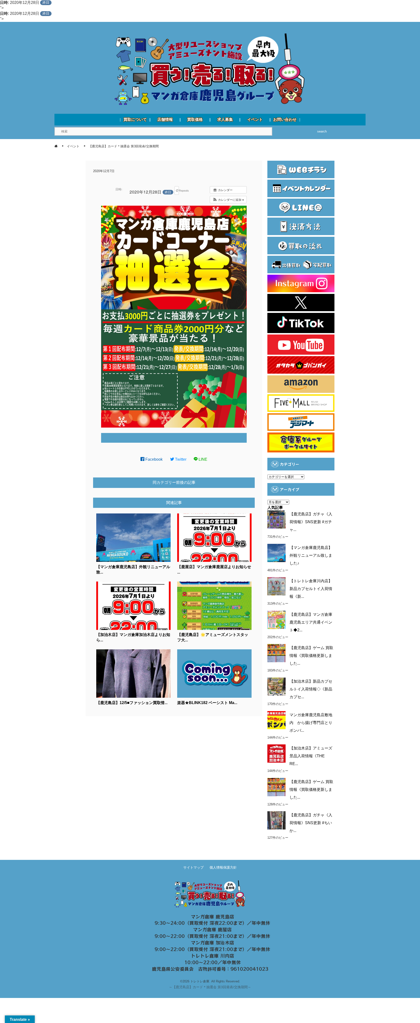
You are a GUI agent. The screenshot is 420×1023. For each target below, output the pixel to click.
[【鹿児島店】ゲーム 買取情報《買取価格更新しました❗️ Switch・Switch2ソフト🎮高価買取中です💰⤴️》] (276, 653)
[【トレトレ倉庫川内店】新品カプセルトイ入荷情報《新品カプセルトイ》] (276, 586)
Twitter (180, 459)
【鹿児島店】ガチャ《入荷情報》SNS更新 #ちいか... (310, 823)
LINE (202, 459)
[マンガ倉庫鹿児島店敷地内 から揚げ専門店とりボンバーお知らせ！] (276, 720)
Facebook (153, 459)
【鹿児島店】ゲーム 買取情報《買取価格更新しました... (311, 655)
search (322, 131)
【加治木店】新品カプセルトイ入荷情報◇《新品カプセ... (310, 689)
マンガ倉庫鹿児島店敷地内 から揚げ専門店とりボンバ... (310, 722)
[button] (228, 199)
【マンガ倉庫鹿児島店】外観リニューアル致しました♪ (310, 555)
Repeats (178, 190)
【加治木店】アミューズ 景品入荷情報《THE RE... (310, 756)
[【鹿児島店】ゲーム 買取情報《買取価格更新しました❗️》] (276, 787)
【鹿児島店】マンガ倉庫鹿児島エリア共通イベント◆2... (310, 622)
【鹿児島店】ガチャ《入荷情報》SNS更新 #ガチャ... (310, 522)
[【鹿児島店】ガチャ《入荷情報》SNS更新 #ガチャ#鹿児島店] (276, 519)
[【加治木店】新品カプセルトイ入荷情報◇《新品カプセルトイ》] (276, 687)
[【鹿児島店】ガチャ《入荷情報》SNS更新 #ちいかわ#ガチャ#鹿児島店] (276, 820)
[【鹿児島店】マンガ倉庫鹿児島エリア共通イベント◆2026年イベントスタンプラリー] (276, 620)
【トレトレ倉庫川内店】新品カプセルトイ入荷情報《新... (310, 589)
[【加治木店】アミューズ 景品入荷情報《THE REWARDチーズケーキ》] (276, 753)
